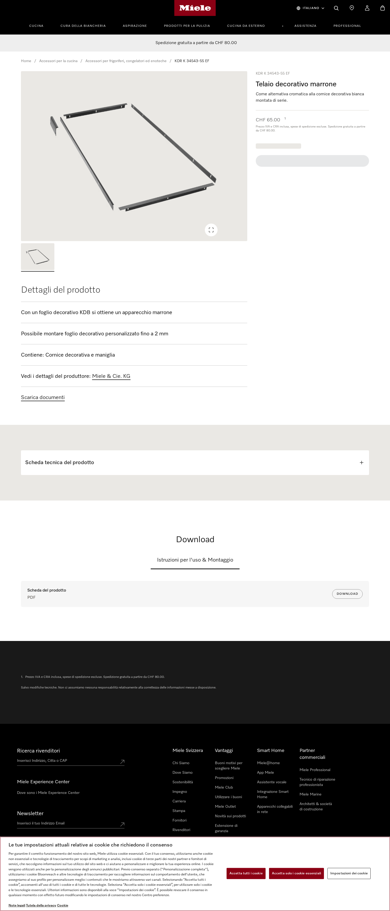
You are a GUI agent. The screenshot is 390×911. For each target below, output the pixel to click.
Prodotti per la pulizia (187, 26)
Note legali (16, 905)
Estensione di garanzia (226, 828)
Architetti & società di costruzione (316, 806)
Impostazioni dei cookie (349, 873)
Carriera (179, 801)
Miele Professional (315, 770)
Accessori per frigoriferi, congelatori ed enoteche (126, 61)
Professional (347, 26)
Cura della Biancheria (83, 26)
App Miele (265, 773)
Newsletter (30, 813)
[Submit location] (122, 762)
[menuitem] (39, 25)
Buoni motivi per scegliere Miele (228, 765)
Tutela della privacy (41, 905)
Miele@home (268, 763)
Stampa (178, 811)
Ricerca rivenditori (38, 751)
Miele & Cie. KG (111, 376)
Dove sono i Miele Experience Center (48, 793)
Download (347, 594)
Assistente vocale (272, 782)
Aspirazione (135, 26)
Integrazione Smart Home (273, 794)
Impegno (179, 792)
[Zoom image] (211, 230)
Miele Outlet (225, 807)
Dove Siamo (182, 773)
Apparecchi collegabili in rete (275, 809)
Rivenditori (181, 830)
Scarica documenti (43, 397)
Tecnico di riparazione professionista (317, 782)
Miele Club (224, 787)
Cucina (36, 26)
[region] (134, 156)
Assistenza (305, 26)
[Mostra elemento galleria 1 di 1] (37, 257)
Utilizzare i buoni (228, 797)
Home (26, 61)
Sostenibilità (182, 782)
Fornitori (179, 820)
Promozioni (224, 778)
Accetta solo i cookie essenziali (296, 873)
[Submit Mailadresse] (122, 824)
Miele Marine (311, 794)
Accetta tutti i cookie (246, 873)
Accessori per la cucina (58, 61)
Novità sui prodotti (230, 816)
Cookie (62, 905)
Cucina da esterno (246, 26)
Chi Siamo (180, 763)
